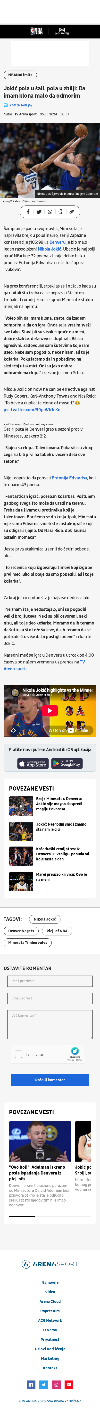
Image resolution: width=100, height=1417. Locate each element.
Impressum (50, 1311)
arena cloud (50, 1301)
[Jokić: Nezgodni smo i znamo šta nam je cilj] (21, 831)
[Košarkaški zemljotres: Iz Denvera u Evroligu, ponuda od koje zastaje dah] (21, 856)
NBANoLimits (20, 75)
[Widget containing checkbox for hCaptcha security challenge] (47, 1054)
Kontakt (50, 1368)
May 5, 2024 (47, 424)
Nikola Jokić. (50, 249)
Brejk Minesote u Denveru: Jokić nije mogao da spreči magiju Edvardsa (59, 803)
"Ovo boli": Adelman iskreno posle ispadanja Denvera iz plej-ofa (37, 1173)
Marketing (50, 1358)
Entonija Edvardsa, (70, 478)
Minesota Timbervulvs (27, 942)
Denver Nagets (21, 931)
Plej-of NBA (57, 931)
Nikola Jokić (45, 919)
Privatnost (50, 1339)
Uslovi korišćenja (50, 1349)
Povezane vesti (31, 789)
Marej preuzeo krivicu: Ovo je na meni (61, 877)
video (50, 1292)
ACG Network (50, 1320)
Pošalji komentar (50, 1080)
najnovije (50, 1282)
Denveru (58, 242)
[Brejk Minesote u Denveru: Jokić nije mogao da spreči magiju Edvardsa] (21, 806)
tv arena (29, 1401)
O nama (50, 1330)
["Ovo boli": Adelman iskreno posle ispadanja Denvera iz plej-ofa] (40, 1141)
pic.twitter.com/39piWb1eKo (32, 410)
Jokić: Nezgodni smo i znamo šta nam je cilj (61, 827)
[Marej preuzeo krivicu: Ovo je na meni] (21, 881)
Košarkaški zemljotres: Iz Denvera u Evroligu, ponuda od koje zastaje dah (62, 854)
